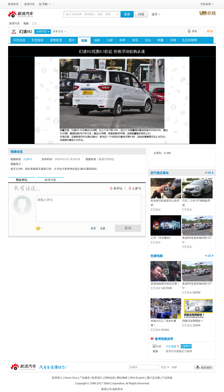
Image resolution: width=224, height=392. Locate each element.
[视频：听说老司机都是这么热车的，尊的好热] (165, 188)
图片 (72, 40)
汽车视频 (171, 346)
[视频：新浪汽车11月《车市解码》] (165, 225)
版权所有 (117, 389)
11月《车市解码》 (161, 237)
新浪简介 (57, 377)
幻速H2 (25, 31)
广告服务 (84, 377)
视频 (26, 23)
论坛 (148, 40)
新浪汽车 (29, 4)
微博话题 (50, 180)
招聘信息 (109, 377)
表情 (41, 229)
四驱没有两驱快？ (192, 320)
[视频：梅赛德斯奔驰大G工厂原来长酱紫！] (165, 308)
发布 (127, 228)
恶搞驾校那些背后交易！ (165, 283)
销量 (161, 40)
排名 (194, 31)
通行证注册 (153, 377)
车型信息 (19, 40)
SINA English (137, 377)
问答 (141, 14)
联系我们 (97, 377)
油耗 (97, 40)
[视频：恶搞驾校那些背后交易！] (165, 271)
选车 (155, 14)
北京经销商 (189, 40)
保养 (122, 40)
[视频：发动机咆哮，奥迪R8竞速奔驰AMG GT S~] (197, 225)
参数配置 (56, 40)
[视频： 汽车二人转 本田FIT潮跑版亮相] (197, 188)
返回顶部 (206, 367)
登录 (93, 228)
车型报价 (38, 40)
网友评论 (21, 180)
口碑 (110, 40)
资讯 (135, 40)
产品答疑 (167, 377)
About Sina (70, 377)
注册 (102, 228)
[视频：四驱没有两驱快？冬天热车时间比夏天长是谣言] (197, 308)
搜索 (127, 14)
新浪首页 (13, 4)
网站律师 (122, 377)
